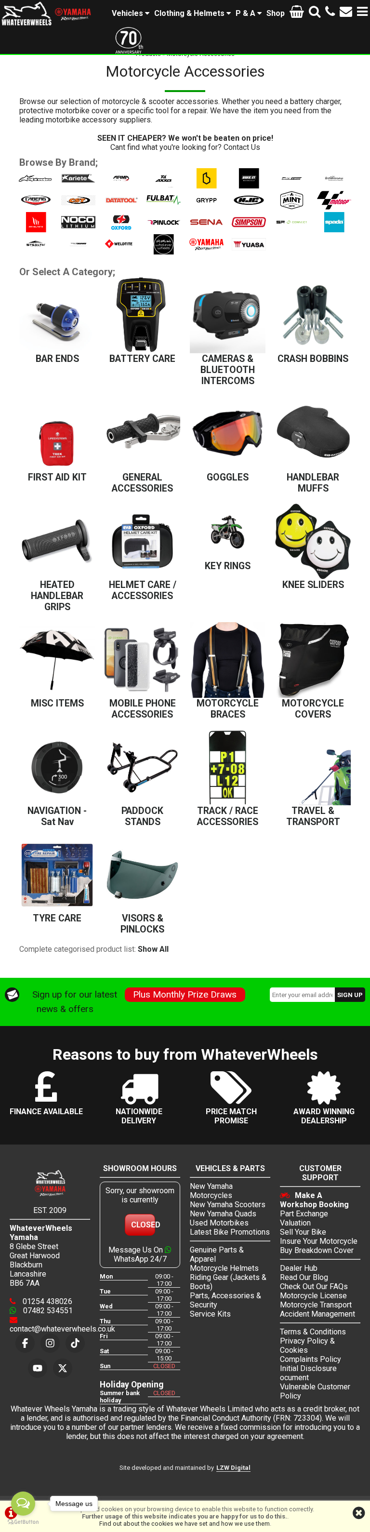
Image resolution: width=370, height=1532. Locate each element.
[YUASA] (249, 251)
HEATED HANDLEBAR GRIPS (57, 596)
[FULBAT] (163, 207)
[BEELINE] (206, 185)
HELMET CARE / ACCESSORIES (142, 590)
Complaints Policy (310, 1359)
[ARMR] (121, 185)
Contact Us (242, 147)
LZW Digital (233, 1467)
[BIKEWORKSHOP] (334, 185)
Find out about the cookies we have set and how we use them (184, 1523)
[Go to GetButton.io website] (23, 1522)
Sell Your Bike (303, 1232)
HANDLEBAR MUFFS (313, 483)
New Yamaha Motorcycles (211, 1191)
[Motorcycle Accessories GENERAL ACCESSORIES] (142, 434)
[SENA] (206, 229)
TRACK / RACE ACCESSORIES (227, 816)
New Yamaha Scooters (227, 1204)
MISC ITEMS (57, 703)
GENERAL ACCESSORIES (142, 483)
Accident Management (317, 1314)
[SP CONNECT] (292, 229)
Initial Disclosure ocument (308, 1373)
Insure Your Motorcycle (318, 1241)
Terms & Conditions (313, 1331)
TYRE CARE (57, 918)
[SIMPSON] (249, 229)
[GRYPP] (206, 207)
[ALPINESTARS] (36, 185)
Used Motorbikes (219, 1222)
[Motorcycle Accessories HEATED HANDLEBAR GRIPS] (57, 541)
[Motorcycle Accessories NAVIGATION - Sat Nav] (57, 767)
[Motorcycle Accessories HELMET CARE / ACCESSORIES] (142, 541)
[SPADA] (334, 229)
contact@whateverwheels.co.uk (62, 1328)
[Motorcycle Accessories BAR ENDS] (57, 315)
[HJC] (249, 207)
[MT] (36, 229)
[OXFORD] (121, 229)
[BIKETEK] (292, 185)
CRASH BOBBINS (313, 358)
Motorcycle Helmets (224, 1268)
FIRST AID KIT (57, 477)
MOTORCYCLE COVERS (313, 709)
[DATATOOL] (121, 207)
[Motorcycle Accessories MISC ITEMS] (57, 660)
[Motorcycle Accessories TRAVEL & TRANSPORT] (313, 767)
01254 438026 (46, 1301)
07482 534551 (47, 1310)
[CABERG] (36, 207)
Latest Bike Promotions (230, 1232)
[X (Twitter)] (62, 1368)
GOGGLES (228, 477)
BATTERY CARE (142, 358)
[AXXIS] (163, 185)
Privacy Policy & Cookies (307, 1345)
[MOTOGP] (334, 207)
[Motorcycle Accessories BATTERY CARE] (142, 315)
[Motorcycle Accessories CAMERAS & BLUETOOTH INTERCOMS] (227, 315)
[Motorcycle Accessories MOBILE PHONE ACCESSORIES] (142, 660)
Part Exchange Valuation (304, 1218)
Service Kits (210, 1314)
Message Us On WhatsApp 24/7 (137, 1254)
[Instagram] (50, 1343)
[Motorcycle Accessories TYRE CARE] (57, 875)
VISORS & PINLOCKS (142, 924)
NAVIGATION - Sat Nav (57, 816)
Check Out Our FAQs (314, 1286)
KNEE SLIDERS (313, 584)
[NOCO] (78, 229)
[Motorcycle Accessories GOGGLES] (227, 434)
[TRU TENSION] (78, 251)
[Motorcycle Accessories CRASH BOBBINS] (313, 315)
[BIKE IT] (249, 185)
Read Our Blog (304, 1277)
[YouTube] (37, 1368)
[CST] (78, 207)
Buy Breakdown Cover (317, 1250)
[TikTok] (75, 1343)
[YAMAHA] (206, 251)
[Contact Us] (346, 13)
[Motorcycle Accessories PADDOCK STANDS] (142, 767)
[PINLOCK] (163, 229)
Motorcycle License (313, 1295)
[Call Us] (330, 13)
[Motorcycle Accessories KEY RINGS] (227, 532)
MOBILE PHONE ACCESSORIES (142, 709)
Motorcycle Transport (316, 1304)
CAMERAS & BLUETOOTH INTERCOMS (227, 369)
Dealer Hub (298, 1268)
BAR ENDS (57, 358)
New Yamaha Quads (223, 1213)
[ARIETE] (78, 185)
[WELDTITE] (121, 251)
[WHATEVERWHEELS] (163, 251)
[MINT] (292, 207)
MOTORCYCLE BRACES (228, 709)
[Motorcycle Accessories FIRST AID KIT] (57, 434)
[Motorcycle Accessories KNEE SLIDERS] (313, 541)
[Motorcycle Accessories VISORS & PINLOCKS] (142, 875)
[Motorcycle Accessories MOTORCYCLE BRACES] (227, 660)
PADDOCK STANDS (142, 816)
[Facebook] (25, 1343)
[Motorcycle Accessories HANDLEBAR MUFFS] (313, 434)
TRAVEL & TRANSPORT (313, 816)
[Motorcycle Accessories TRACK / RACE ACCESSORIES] (227, 767)
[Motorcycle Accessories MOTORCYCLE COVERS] (313, 660)
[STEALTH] (36, 251)
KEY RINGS (228, 566)
